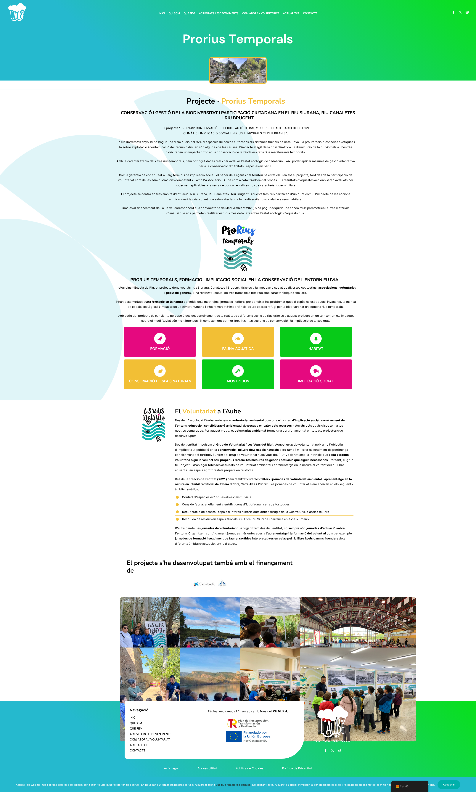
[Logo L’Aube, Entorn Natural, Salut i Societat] (332, 704)
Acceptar (449, 784)
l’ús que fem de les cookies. (233, 784)
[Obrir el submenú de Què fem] (191, 728)
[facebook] (453, 12)
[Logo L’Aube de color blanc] (17, 3)
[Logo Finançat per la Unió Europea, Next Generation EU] (248, 731)
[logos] (210, 579)
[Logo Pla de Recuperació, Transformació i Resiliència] (248, 718)
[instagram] (467, 12)
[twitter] (460, 12)
